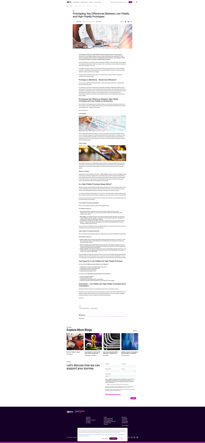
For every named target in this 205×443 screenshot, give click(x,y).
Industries (111, 2)
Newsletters (125, 422)
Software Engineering (94, 308)
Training (121, 2)
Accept (113, 438)
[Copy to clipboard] (131, 22)
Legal (105, 417)
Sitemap (106, 424)
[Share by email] (128, 22)
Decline (122, 438)
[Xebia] (69, 2)
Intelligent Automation (84, 2)
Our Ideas (88, 422)
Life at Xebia (125, 421)
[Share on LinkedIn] (125, 22)
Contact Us (124, 420)
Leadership (124, 418)
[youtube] (134, 437)
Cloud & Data (91, 2)
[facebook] (131, 437)
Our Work (88, 421)
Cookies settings (105, 438)
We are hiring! (125, 425)
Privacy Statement (108, 418)
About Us (124, 417)
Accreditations (107, 422)
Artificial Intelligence (76, 2)
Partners (115, 2)
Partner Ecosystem (90, 420)
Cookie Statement (108, 420)
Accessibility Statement (110, 421)
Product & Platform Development (84, 308)
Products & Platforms (97, 2)
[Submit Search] (134, 2)
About (126, 2)
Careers (124, 2)
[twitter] (128, 437)
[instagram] (137, 437)
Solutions (117, 2)
